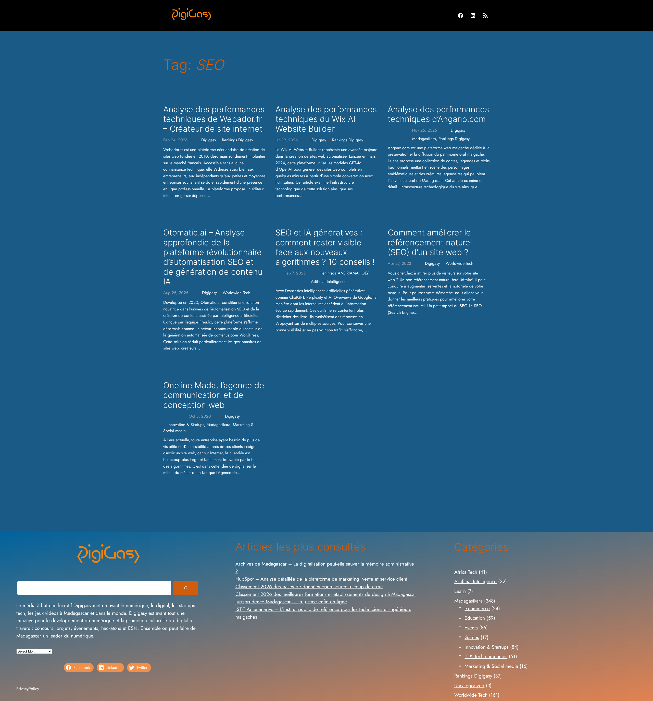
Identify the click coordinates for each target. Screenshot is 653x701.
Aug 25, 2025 (175, 293)
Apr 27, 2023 (399, 263)
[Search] (185, 588)
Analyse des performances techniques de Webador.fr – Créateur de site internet (214, 119)
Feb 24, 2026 (175, 140)
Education (474, 617)
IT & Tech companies (485, 656)
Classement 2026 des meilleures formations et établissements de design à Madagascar (325, 594)
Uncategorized (469, 685)
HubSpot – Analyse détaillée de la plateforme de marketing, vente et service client (321, 578)
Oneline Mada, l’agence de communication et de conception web (213, 395)
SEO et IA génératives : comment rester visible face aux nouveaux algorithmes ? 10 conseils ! (325, 247)
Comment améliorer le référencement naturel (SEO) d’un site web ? (430, 242)
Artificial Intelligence (328, 281)
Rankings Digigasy (237, 140)
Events (471, 627)
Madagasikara (424, 139)
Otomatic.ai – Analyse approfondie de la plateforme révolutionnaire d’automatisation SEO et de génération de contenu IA (212, 257)
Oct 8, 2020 (200, 416)
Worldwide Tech (236, 293)
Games (471, 637)
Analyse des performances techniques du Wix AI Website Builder (326, 119)
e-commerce (477, 608)
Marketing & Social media (491, 666)
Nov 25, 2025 (424, 130)
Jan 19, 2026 (286, 140)
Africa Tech (465, 571)
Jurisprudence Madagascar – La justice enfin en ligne (291, 601)
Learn (460, 591)
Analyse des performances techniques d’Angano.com (438, 114)
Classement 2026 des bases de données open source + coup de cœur (309, 586)
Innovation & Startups (186, 425)
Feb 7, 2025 (295, 273)
